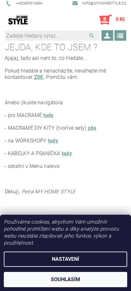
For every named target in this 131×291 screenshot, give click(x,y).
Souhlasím (65, 279)
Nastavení (65, 259)
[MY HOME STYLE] (18, 19)
